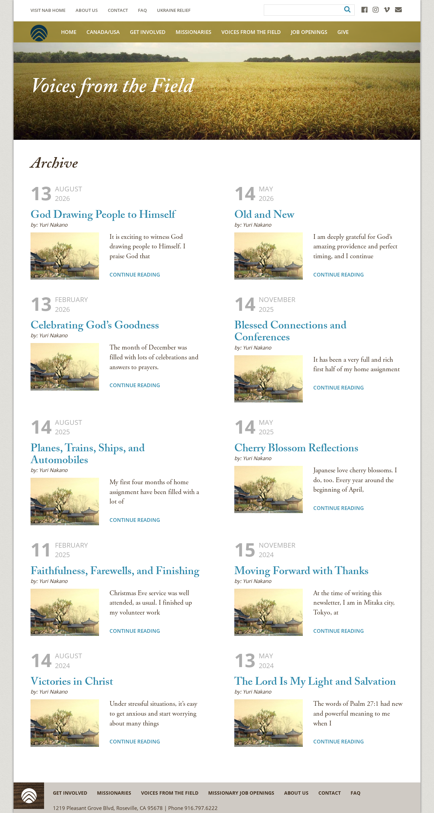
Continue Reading (135, 274)
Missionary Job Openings (241, 793)
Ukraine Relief (174, 10)
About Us (87, 10)
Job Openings (309, 32)
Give (343, 32)
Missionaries (193, 32)
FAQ (142, 10)
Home (68, 32)
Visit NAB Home (48, 10)
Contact (118, 10)
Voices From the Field (251, 32)
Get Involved (147, 32)
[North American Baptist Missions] (39, 33)
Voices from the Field (169, 793)
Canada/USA (103, 32)
